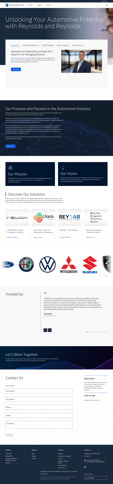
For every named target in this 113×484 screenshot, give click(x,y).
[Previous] (45, 330)
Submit (9, 435)
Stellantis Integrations (63, 45)
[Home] (14, 5)
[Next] (50, 330)
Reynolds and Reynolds (17, 58)
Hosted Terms (65, 471)
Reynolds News (15, 45)
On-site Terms (73, 471)
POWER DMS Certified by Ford (31, 45)
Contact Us (104, 1)
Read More (16, 69)
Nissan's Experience (77, 45)
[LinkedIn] (85, 467)
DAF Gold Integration (48, 45)
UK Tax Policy (44, 474)
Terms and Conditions (55, 471)
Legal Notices (44, 471)
